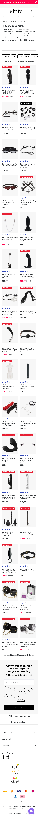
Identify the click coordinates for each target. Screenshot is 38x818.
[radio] (2, 87)
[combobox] (17, 17)
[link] (3, 21)
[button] (36, 2)
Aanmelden (19, 707)
